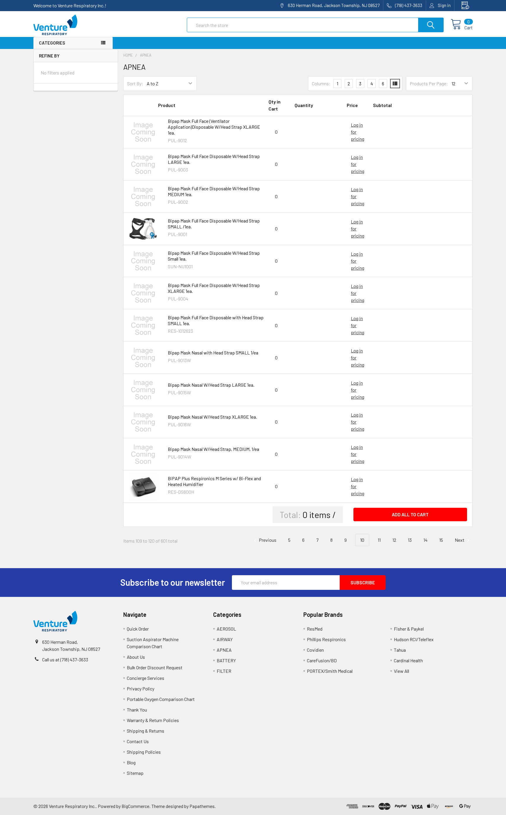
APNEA (224, 650)
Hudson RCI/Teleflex (414, 639)
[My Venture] (463, 5)
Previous (267, 540)
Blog (131, 762)
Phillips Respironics (326, 639)
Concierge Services (145, 678)
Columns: (321, 83)
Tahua (400, 650)
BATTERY (226, 660)
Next (460, 540)
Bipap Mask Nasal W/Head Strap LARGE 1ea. (211, 385)
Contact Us (138, 741)
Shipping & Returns (145, 731)
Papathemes (202, 806)
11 (379, 540)
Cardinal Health (408, 660)
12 (394, 540)
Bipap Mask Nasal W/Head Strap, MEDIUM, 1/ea (213, 449)
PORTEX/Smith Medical (330, 671)
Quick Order (138, 628)
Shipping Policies (144, 752)
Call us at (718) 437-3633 (65, 659)
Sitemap (135, 773)
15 (441, 540)
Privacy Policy (140, 688)
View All (401, 671)
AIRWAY (225, 639)
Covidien (315, 650)
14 (425, 540)
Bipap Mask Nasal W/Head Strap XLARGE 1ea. (212, 417)
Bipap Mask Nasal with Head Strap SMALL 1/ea (213, 352)
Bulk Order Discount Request (154, 667)
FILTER (224, 671)
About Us (136, 657)
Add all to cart (410, 514)
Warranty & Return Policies (153, 720)
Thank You (137, 709)
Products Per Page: (429, 83)
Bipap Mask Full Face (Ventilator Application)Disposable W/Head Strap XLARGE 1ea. (214, 126)
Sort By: (135, 83)
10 (362, 540)
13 (410, 540)
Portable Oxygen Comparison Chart (161, 699)
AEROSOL (226, 628)
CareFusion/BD (322, 660)
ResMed (314, 628)
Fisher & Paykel (409, 628)
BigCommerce (135, 806)
